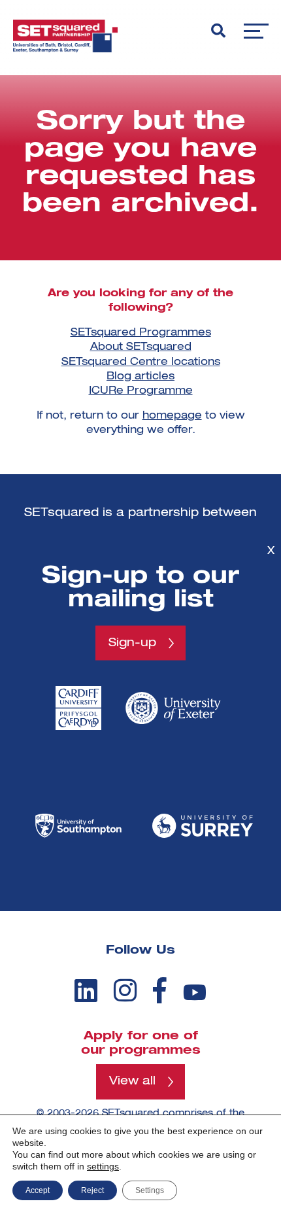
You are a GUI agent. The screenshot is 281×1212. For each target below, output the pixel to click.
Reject (92, 1190)
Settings (149, 1190)
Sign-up (132, 643)
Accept (37, 1190)
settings (103, 1166)
